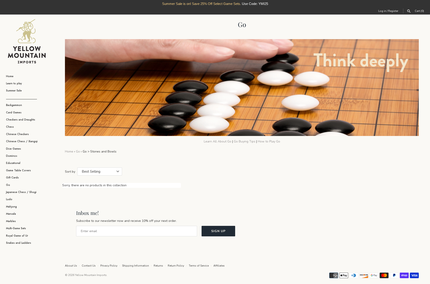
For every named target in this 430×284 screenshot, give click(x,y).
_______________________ (21, 98)
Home (9, 76)
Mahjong (11, 206)
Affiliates (219, 265)
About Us (71, 265)
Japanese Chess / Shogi (21, 192)
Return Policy (176, 265)
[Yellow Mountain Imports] (27, 41)
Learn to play (14, 83)
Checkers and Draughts (20, 119)
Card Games (14, 112)
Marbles (11, 221)
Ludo (9, 199)
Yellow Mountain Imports (91, 275)
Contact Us (89, 265)
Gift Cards (12, 177)
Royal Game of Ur (17, 235)
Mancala (11, 214)
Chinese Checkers (17, 134)
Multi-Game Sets (16, 228)
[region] (215, 4)
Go (8, 185)
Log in (382, 11)
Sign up (218, 231)
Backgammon (14, 105)
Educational (13, 163)
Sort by (70, 172)
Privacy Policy (108, 265)
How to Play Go (269, 141)
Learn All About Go (217, 141)
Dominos (11, 156)
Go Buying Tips (245, 141)
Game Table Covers (18, 170)
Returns (158, 265)
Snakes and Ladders (18, 243)
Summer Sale (14, 90)
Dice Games (13, 148)
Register (393, 11)
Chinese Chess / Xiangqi (22, 141)
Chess (10, 127)
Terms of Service (199, 265)
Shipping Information (135, 265)
